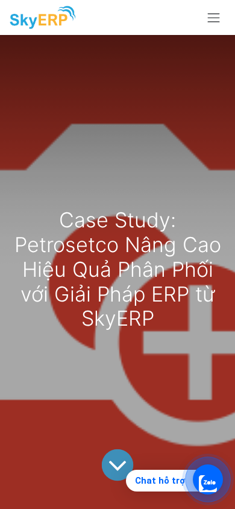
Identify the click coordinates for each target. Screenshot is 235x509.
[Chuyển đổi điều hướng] (214, 17)
